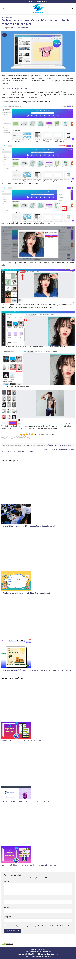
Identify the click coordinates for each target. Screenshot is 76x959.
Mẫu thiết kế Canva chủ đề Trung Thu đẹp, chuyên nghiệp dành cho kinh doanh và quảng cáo (36, 670)
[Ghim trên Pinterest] (17, 437)
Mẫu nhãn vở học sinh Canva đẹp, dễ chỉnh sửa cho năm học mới (25, 593)
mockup (69, 445)
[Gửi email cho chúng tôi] (39, 1)
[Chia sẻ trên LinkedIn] (21, 437)
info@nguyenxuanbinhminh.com (40, 952)
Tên (6, 898)
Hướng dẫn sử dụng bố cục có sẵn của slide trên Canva (21, 740)
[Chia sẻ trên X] (10, 437)
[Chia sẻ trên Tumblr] (24, 437)
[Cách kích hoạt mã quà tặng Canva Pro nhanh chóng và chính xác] (38, 772)
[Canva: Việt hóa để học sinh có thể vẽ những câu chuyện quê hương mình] (38, 493)
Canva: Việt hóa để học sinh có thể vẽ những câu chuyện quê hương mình (29, 526)
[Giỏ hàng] (72, 8)
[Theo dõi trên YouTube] (46, 1)
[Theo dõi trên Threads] (37, 1)
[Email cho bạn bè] (13, 437)
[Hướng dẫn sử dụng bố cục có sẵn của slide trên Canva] (38, 710)
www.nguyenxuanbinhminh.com (42, 956)
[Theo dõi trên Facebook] (29, 1)
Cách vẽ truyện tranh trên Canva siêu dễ (20, 451)
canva (51, 445)
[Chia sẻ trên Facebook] (6, 437)
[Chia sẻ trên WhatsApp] (3, 437)
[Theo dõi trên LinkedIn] (44, 1)
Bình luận (8, 881)
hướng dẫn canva (60, 445)
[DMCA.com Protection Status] (7, 943)
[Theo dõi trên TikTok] (33, 1)
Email (6, 907)
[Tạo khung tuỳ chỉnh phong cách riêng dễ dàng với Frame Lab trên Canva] (38, 834)
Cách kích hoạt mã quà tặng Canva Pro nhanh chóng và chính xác (25, 801)
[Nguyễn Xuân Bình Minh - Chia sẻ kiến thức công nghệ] (38, 8)
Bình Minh (24, 28)
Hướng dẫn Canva (7, 17)
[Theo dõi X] (35, 1)
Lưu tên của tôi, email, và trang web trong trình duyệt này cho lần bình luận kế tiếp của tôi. (38, 926)
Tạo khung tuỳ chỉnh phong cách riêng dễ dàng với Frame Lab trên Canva (28, 865)
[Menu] (3, 8)
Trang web (7, 917)
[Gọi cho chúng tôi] (40, 1)
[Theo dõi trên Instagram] (31, 1)
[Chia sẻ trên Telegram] (28, 437)
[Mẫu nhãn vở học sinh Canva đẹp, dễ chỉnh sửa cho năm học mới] (38, 560)
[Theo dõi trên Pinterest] (42, 1)
